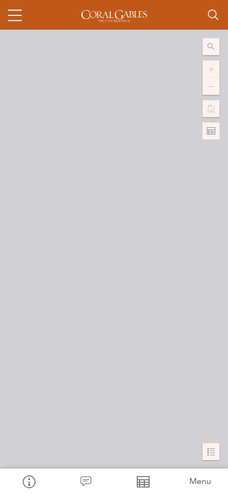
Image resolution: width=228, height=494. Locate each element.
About (28, 481)
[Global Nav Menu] (14, 14)
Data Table (142, 481)
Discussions (86, 481)
